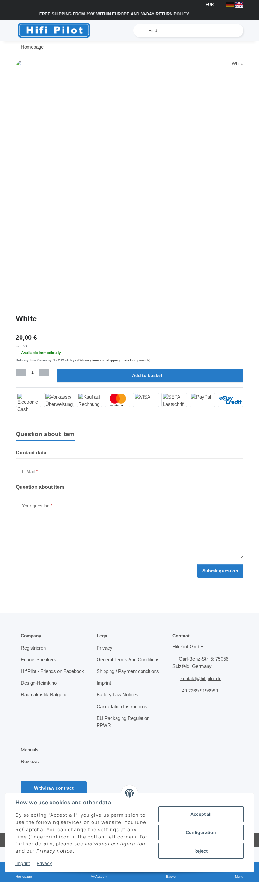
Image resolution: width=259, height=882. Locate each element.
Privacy (44, 863)
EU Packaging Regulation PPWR (123, 736)
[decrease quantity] (21, 372)
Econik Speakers (38, 660)
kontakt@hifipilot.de (202, 679)
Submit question (220, 571)
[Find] (140, 30)
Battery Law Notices (118, 709)
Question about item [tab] (45, 434)
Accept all (201, 814)
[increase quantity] (44, 372)
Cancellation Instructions (123, 721)
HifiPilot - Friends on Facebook (43, 675)
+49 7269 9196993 (200, 691)
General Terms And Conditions (118, 663)
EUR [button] (210, 4)
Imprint (22, 863)
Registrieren (34, 648)
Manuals (30, 764)
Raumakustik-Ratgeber (45, 702)
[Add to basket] (21, 57)
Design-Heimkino (39, 690)
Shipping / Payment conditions (118, 682)
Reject (201, 851)
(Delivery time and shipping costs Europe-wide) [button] (112, 361)
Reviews (30, 776)
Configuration (201, 832)
